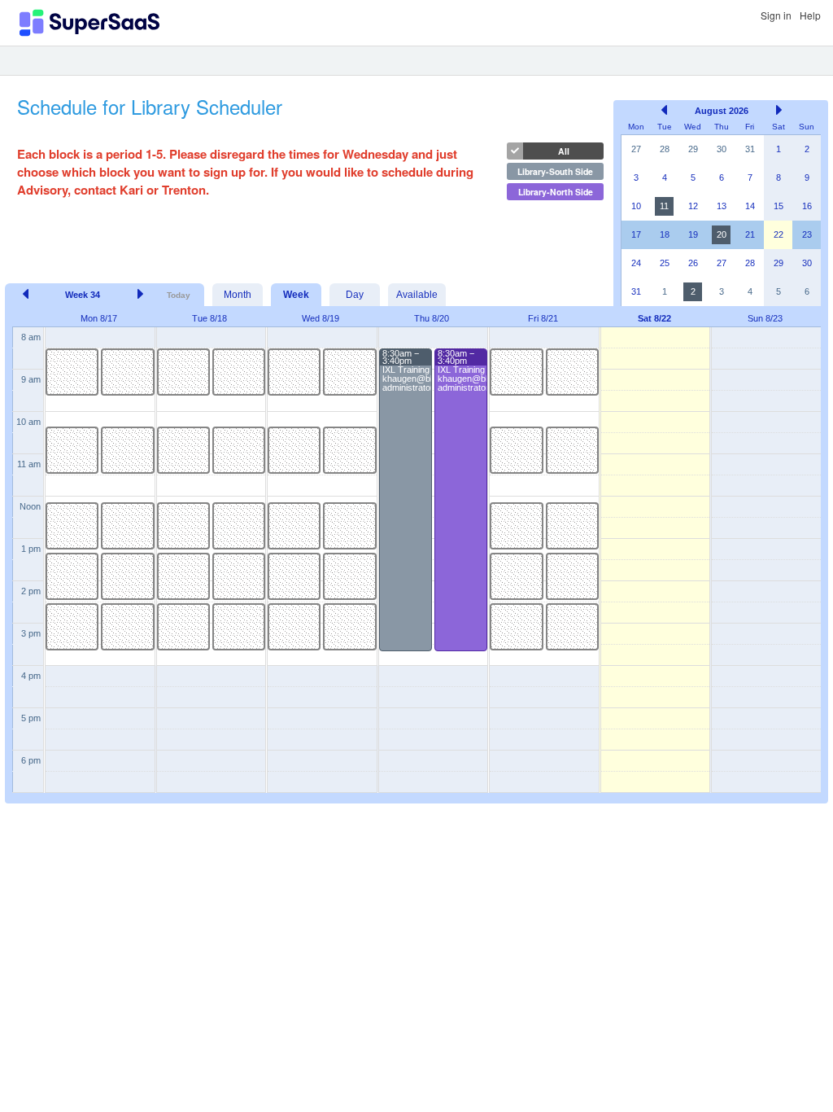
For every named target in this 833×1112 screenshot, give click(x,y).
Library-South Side (555, 171)
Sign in (776, 15)
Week (296, 294)
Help (810, 15)
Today (178, 295)
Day (355, 294)
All (563, 151)
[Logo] (89, 22)
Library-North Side (555, 192)
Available (417, 294)
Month (237, 294)
